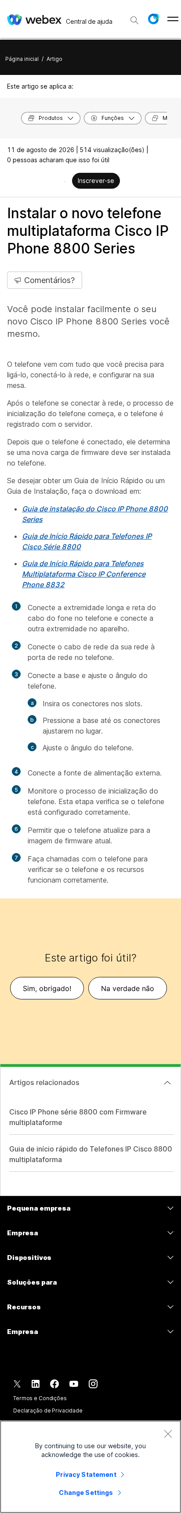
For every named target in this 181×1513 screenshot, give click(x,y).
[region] (90, 1466)
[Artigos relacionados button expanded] (167, 1082)
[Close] (167, 1433)
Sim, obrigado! (47, 988)
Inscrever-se (96, 180)
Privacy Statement (86, 1474)
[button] (153, 18)
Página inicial (22, 59)
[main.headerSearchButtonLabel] (134, 17)
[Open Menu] (173, 18)
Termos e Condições (40, 1398)
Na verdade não (127, 988)
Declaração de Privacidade (48, 1410)
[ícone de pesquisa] (134, 20)
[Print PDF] (65, 182)
